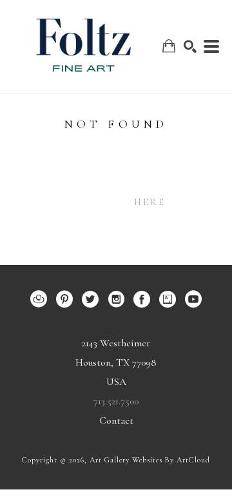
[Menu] (211, 46)
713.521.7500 (116, 401)
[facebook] (141, 299)
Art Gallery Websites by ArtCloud (150, 459)
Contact (116, 420)
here (150, 202)
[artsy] (167, 299)
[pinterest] (64, 299)
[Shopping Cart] (168, 46)
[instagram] (116, 299)
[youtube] (193, 299)
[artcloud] (38, 299)
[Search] (190, 46)
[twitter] (90, 299)
